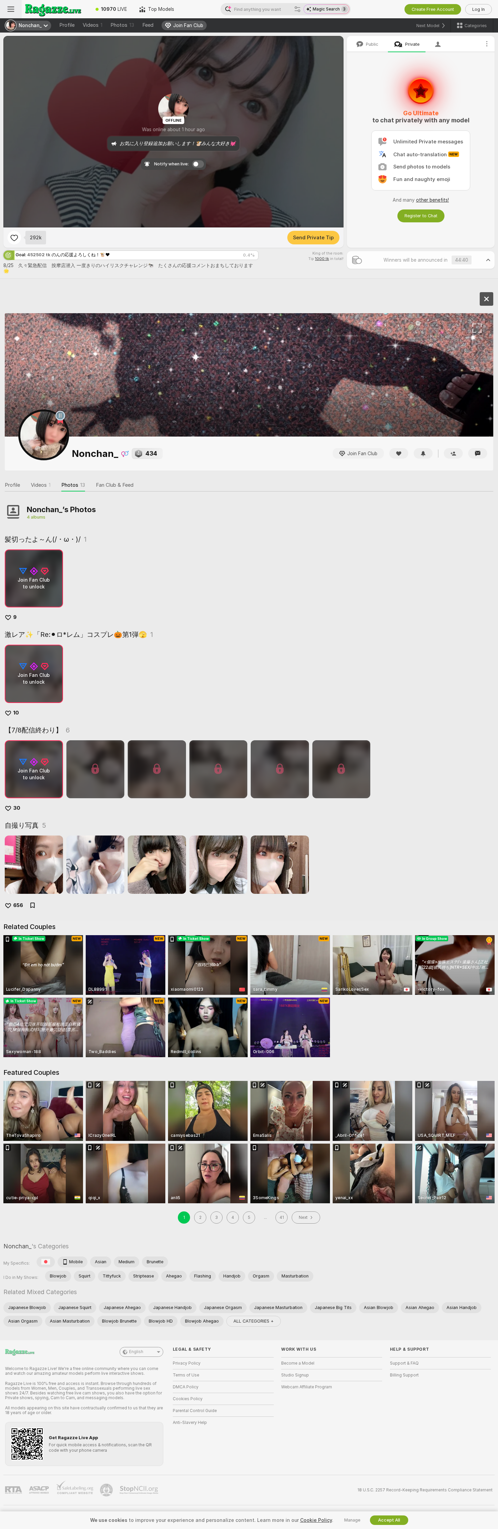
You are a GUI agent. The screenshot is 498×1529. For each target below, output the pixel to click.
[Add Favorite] (14, 237)
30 (16, 808)
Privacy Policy (187, 1363)
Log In (478, 9)
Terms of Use (186, 1375)
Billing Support (404, 1375)
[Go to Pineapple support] (107, 1490)
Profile (67, 25)
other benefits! (432, 200)
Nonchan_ (17, 1246)
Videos (92, 25)
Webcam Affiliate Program (306, 1387)
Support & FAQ (404, 1363)
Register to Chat (420, 215)
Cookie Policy (316, 1520)
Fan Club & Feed (114, 485)
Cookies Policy (188, 1398)
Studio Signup (295, 1375)
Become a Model (297, 1363)
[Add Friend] (453, 453)
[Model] (486, 299)
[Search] (297, 9)
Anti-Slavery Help (190, 1422)
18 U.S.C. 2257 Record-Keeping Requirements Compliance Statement (425, 1490)
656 (18, 905)
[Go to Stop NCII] (140, 1490)
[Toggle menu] (11, 9)
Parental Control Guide (195, 1410)
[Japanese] (46, 1261)
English (136, 1351)
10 (16, 713)
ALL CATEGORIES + (253, 1321)
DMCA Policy (186, 1387)
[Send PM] (477, 453)
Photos (122, 25)
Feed (147, 25)
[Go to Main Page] (55, 9)
